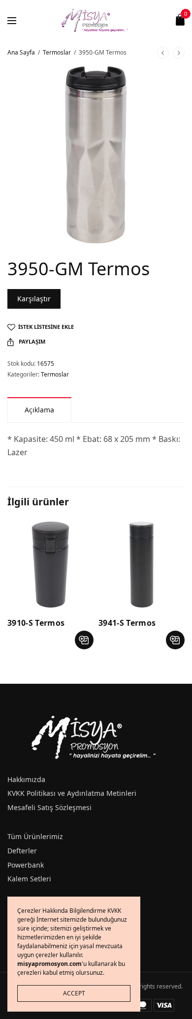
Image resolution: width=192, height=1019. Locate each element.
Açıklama (39, 409)
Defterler (22, 850)
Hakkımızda (26, 779)
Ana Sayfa (21, 52)
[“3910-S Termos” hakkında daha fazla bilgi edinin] (84, 640)
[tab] (39, 409)
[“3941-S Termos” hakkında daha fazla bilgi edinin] (175, 640)
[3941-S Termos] (141, 565)
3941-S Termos (127, 622)
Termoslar (57, 52)
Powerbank (25, 865)
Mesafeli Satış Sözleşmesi (49, 807)
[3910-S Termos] (50, 565)
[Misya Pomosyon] (96, 19)
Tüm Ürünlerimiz (35, 836)
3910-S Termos (35, 622)
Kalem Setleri (29, 878)
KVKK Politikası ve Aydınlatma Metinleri (71, 793)
